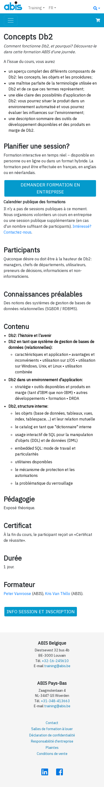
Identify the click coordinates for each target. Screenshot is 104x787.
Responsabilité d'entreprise (52, 741)
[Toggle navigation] (10, 20)
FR (51, 7)
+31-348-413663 (55, 701)
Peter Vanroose (17, 593)
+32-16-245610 (55, 660)
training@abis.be (57, 666)
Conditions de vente (52, 753)
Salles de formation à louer (52, 728)
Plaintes (52, 747)
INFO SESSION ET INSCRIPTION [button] (41, 611)
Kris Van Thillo (57, 593)
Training (35, 7)
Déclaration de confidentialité (52, 735)
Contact (52, 722)
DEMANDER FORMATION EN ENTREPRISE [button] (50, 188)
